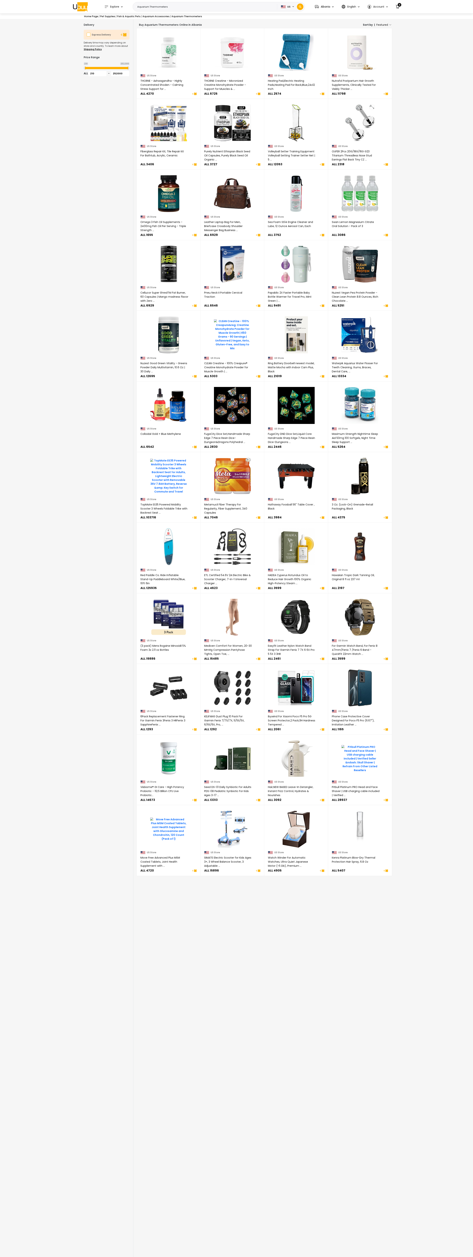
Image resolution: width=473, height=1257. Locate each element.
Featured (382, 25)
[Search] (300, 7)
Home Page (91, 16)
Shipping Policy (93, 49)
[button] (324, 6)
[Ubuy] (80, 6)
